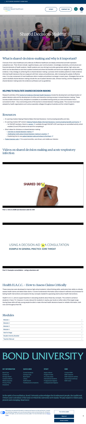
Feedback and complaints (30, 382)
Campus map (27, 374)
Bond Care (6, 372)
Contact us (65, 9)
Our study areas (48, 376)
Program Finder (48, 374)
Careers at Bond (7, 378)
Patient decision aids (12, 139)
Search (76, 9)
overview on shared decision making (20, 132)
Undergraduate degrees (51, 382)
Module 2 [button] (6, 323)
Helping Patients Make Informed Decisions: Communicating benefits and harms (53, 122)
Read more (25, 400)
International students (50, 378)
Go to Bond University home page (17, 1)
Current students (28, 372)
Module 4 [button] (6, 329)
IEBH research (68, 374)
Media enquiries (7, 380)
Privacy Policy (7, 382)
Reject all (64, 416)
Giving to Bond (7, 376)
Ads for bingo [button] (7, 332)
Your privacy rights (64, 411)
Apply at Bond (48, 372)
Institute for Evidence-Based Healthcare (12, 15)
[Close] (83, 416)
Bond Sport (26, 376)
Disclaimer (6, 384)
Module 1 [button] (6, 320)
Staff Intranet (27, 380)
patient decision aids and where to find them (36, 136)
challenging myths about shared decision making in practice (27, 134)
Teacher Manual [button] (8, 339)
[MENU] (81, 9)
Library (25, 378)
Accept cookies (64, 420)
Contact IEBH (68, 372)
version (30, 124)
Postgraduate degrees (50, 380)
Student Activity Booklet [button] (11, 336)
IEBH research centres (71, 376)
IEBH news (67, 380)
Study (51, 9)
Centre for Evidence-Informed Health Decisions (35, 95)
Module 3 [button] (6, 326)
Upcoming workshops (70, 378)
